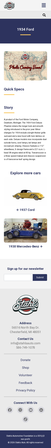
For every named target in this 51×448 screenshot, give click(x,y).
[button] (32, 5)
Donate (25, 360)
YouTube (30, 410)
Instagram (20, 410)
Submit (40, 277)
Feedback (25, 383)
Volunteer (25, 375)
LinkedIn (41, 410)
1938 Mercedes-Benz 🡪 (25, 246)
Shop (25, 367)
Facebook (10, 410)
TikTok (25, 419)
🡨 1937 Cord (25, 210)
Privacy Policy (25, 390)
